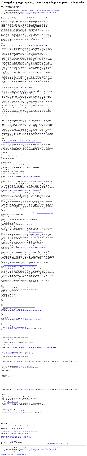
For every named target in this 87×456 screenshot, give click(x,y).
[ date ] (18, 13)
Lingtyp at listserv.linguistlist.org (15, 309)
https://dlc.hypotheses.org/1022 (13, 93)
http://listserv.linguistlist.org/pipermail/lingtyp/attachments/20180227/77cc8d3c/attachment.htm (37, 443)
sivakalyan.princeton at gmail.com (40, 181)
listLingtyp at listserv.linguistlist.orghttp (28, 361)
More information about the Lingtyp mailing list (13, 454)
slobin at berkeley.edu (16, 6)
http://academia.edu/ (36, 232)
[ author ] (33, 13)
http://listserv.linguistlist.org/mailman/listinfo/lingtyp (22, 310)
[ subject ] (27, 13)
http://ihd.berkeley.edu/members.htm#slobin (17, 352)
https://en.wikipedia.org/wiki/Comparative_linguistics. (21, 190)
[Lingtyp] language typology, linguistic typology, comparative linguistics (39, 10)
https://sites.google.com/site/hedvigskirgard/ (24, 176)
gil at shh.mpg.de (37, 45)
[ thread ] (22, 13)
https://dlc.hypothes (40, 247)
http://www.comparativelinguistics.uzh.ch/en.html (20, 265)
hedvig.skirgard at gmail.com (12, 142)
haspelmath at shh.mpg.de (45, 213)
